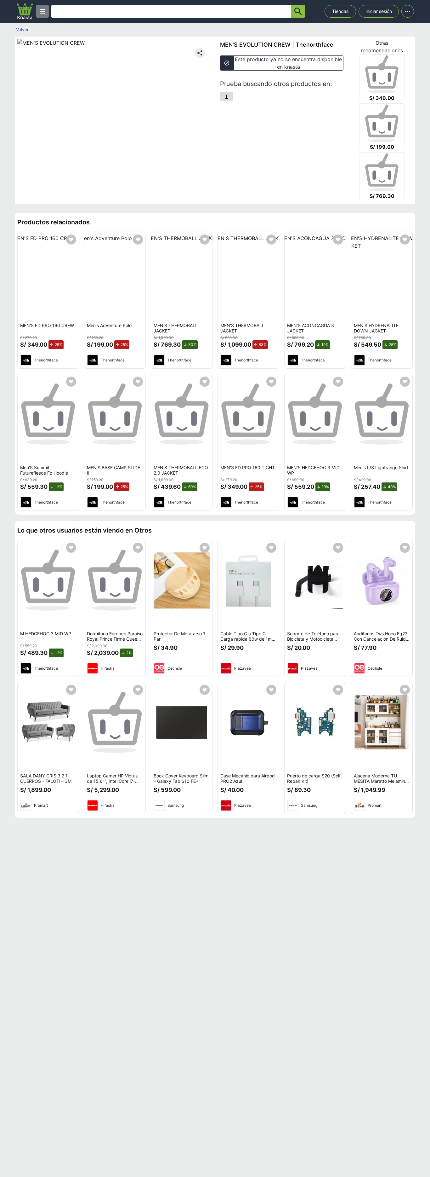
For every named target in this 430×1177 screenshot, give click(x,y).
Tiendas (340, 11)
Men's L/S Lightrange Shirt (381, 467)
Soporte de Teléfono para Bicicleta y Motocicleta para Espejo (313, 639)
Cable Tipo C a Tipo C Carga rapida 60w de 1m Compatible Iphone (246, 639)
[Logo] (25, 11)
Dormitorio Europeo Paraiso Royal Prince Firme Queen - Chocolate (115, 639)
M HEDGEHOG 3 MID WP (45, 633)
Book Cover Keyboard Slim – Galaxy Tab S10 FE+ (181, 778)
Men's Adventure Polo (109, 325)
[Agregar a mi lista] (71, 239)
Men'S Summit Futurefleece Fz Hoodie (44, 470)
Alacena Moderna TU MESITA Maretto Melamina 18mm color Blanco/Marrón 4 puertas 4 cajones (381, 784)
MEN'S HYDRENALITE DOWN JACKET (376, 328)
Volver (22, 29)
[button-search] (298, 11)
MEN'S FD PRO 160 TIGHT (247, 467)
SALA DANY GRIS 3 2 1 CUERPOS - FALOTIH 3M (45, 778)
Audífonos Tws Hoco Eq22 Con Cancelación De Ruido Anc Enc (381, 639)
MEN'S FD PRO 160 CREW (47, 325)
